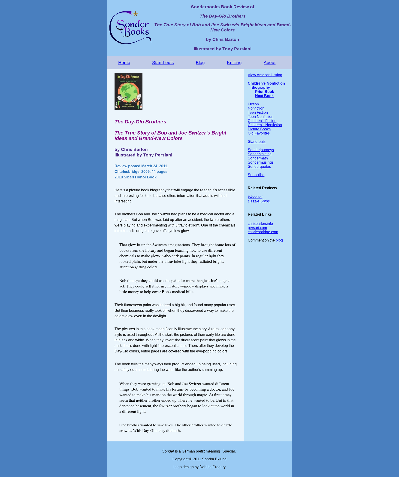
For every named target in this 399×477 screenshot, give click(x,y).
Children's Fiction (262, 121)
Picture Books (259, 129)
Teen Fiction (258, 112)
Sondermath (258, 158)
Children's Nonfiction (266, 83)
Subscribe (256, 175)
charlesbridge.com (263, 232)
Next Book (264, 96)
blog (279, 240)
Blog (200, 62)
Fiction (253, 104)
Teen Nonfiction (260, 117)
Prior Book (264, 92)
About (269, 62)
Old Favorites (259, 133)
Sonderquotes (259, 166)
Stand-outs (163, 62)
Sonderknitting (260, 154)
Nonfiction (256, 108)
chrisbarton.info (260, 224)
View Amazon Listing (265, 75)
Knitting (234, 62)
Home (124, 62)
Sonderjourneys (261, 150)
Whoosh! (255, 197)
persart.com (257, 228)
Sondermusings (261, 162)
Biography (260, 87)
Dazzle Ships (259, 201)
